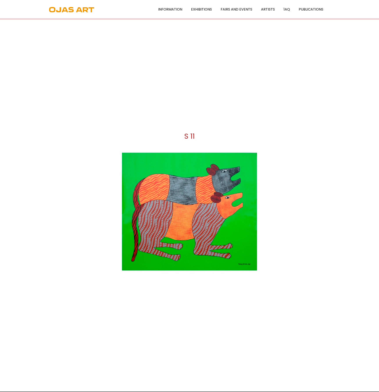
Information (170, 9)
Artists (268, 9)
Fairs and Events (236, 9)
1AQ (287, 9)
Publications (311, 9)
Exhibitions (201, 9)
